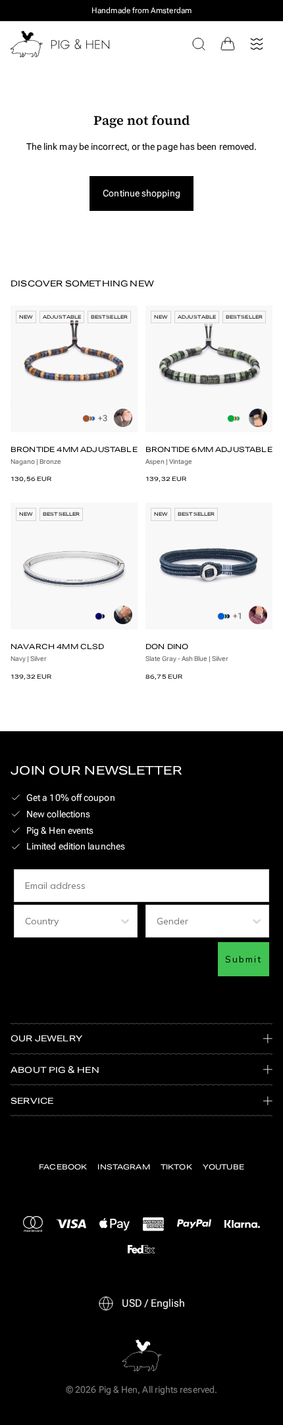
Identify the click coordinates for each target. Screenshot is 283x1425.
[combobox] (71, 921)
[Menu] (256, 44)
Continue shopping (141, 193)
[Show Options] (125, 921)
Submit (243, 959)
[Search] (198, 44)
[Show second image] (123, 418)
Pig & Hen (118, 1389)
